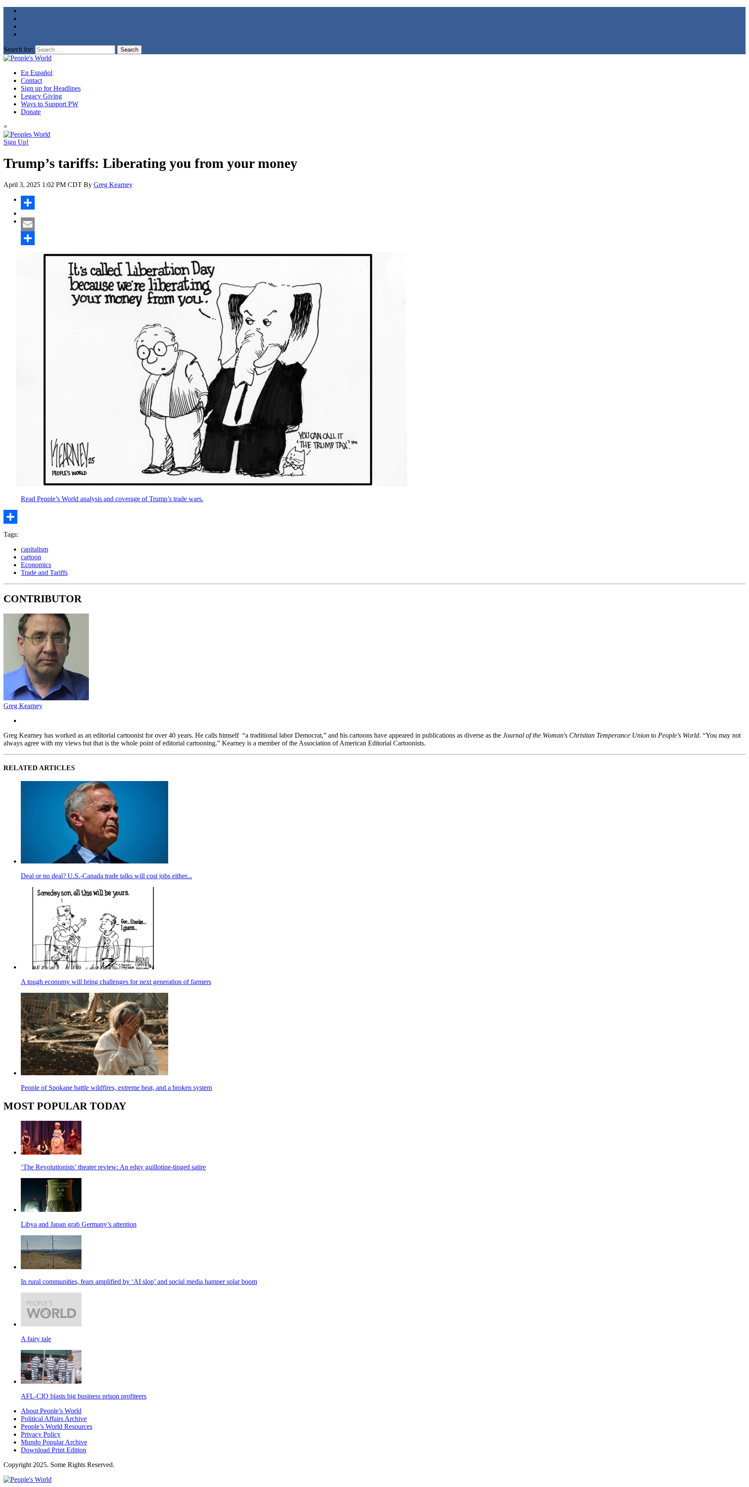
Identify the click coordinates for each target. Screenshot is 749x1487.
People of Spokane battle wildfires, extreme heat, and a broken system (116, 1087)
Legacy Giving (41, 96)
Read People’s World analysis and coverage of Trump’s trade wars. (112, 498)
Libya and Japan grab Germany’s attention (79, 1224)
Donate (31, 111)
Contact (31, 80)
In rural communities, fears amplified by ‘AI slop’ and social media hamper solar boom (139, 1281)
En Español (36, 72)
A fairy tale (36, 1339)
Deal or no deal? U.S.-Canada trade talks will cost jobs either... (106, 876)
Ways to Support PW (49, 104)
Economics (36, 564)
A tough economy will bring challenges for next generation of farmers (116, 981)
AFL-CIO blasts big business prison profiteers (84, 1396)
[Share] (383, 203)
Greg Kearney (113, 184)
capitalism (34, 549)
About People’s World (51, 1411)
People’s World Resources (56, 1426)
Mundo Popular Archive (54, 1442)
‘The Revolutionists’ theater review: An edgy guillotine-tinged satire (113, 1167)
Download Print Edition (53, 1450)
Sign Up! (16, 142)
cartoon (31, 557)
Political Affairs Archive (54, 1418)
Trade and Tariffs (44, 572)
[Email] (383, 224)
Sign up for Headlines (51, 88)
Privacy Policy (41, 1434)
